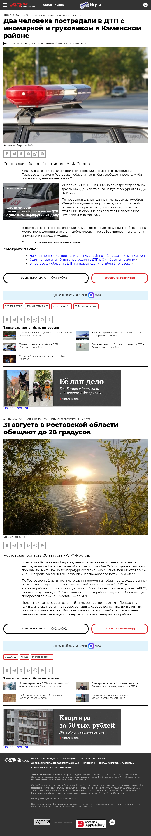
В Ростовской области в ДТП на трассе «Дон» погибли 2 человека (80, 263)
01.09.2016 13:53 (11, 15)
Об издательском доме (45, 759)
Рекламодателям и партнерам (116, 763)
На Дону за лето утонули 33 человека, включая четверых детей (41, 696)
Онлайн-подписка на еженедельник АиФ (55, 763)
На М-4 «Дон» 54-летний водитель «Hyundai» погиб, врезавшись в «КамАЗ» (87, 256)
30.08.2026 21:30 (12, 419)
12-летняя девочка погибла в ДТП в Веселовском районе (39, 346)
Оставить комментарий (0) (120, 278)
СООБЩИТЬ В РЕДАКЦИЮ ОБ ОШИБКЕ (51, 767)
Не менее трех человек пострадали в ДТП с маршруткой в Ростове (116, 334)
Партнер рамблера (63, 822)
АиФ (30, 145)
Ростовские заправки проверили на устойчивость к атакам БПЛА (112, 696)
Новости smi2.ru (15, 408)
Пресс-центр (70, 759)
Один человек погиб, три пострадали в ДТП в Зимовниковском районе (118, 346)
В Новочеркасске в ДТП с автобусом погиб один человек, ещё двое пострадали (44, 685)
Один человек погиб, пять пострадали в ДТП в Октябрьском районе (82, 259)
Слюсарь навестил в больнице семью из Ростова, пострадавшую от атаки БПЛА (115, 685)
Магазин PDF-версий (93, 759)
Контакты (89, 763)
